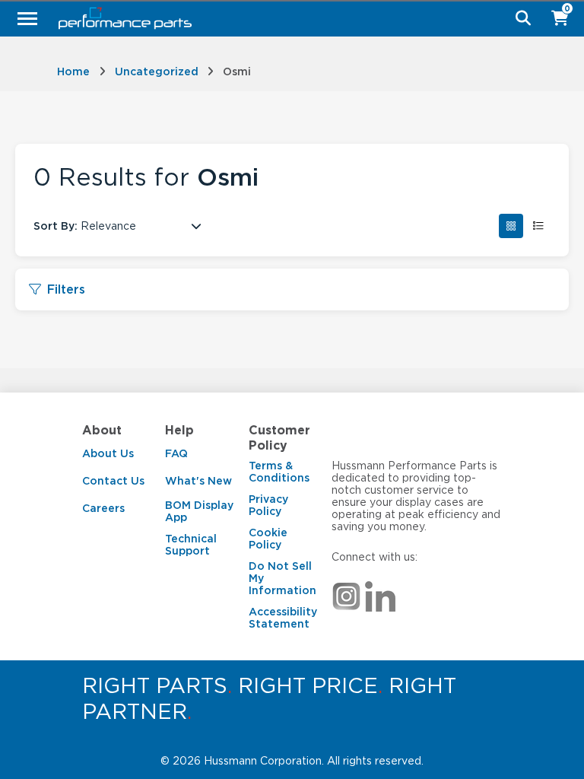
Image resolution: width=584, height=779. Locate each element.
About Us (108, 453)
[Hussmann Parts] (286, 18)
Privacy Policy (268, 505)
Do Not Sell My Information (282, 578)
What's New (198, 481)
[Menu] (27, 18)
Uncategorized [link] (156, 71)
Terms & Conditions (279, 471)
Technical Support (191, 545)
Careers (103, 508)
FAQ (176, 453)
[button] (511, 226)
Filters (66, 289)
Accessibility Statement (283, 618)
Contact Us (113, 481)
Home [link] (73, 71)
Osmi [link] (237, 71)
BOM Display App (199, 511)
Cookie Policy (268, 538)
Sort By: (55, 226)
